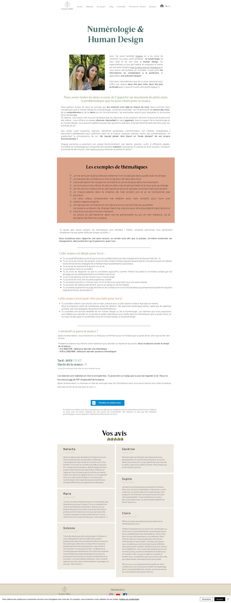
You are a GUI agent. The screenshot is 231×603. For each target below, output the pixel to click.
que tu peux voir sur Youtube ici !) (146, 67)
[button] (152, 6)
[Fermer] (228, 599)
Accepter (219, 599)
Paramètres (206, 599)
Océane (139, 56)
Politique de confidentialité (129, 599)
